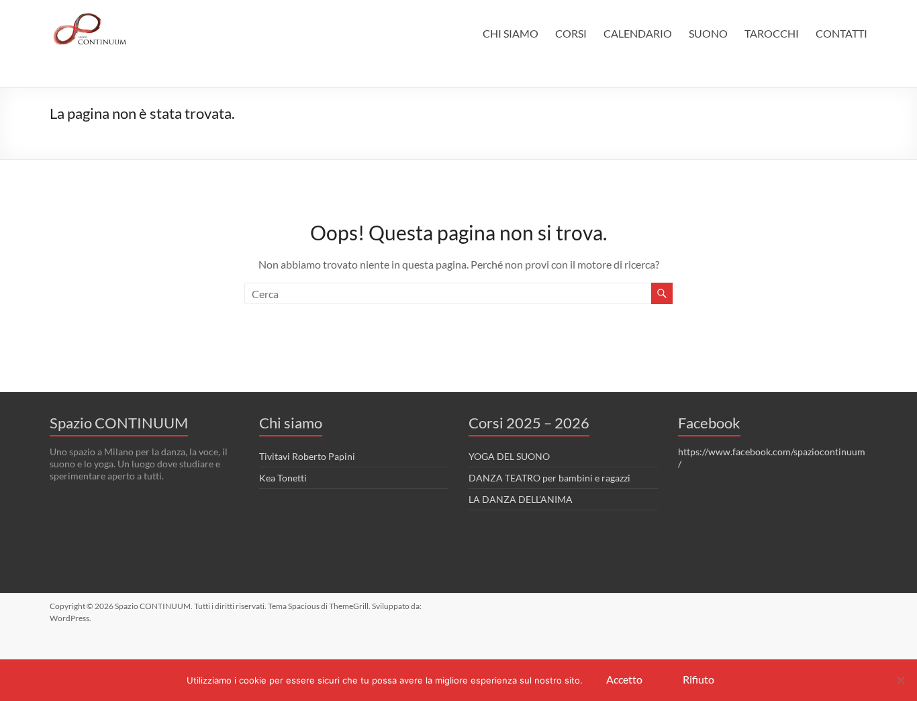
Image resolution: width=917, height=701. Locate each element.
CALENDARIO (638, 33)
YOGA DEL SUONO (509, 456)
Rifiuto (698, 679)
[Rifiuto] (900, 680)
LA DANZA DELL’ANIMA (521, 499)
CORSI (571, 33)
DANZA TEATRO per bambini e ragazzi (549, 477)
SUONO (708, 33)
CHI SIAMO (510, 33)
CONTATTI (841, 33)
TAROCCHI (771, 33)
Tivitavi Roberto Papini (307, 456)
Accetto (624, 679)
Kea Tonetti (283, 477)
